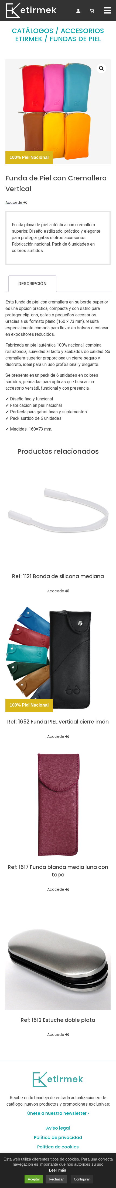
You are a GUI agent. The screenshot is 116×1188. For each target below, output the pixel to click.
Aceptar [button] (34, 1179)
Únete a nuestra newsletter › (58, 1113)
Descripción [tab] (32, 283)
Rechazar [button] (56, 1179)
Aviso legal (58, 1128)
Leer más (57, 1170)
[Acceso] (78, 10)
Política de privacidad (58, 1137)
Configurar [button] (82, 1179)
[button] (101, 68)
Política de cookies (58, 1147)
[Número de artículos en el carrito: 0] (91, 10)
